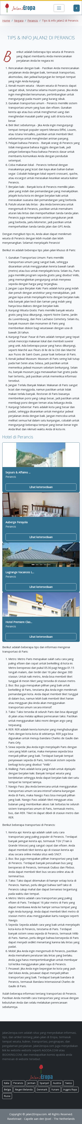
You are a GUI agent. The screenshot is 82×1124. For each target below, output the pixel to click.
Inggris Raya (70, 1089)
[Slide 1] (33, 465)
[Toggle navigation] (59, 8)
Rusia (7, 1096)
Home (6, 20)
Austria (57, 1083)
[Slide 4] (45, 465)
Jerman (31, 1083)
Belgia (7, 1089)
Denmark (42, 1089)
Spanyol (44, 1083)
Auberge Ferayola (17, 522)
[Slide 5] (49, 465)
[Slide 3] (41, 465)
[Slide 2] (37, 465)
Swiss (68, 1083)
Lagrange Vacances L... (20, 572)
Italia (6, 1083)
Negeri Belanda (24, 1089)
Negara (18, 20)
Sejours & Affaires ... (18, 472)
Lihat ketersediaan (41, 487)
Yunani (55, 1089)
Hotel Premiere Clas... (19, 622)
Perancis (32, 20)
